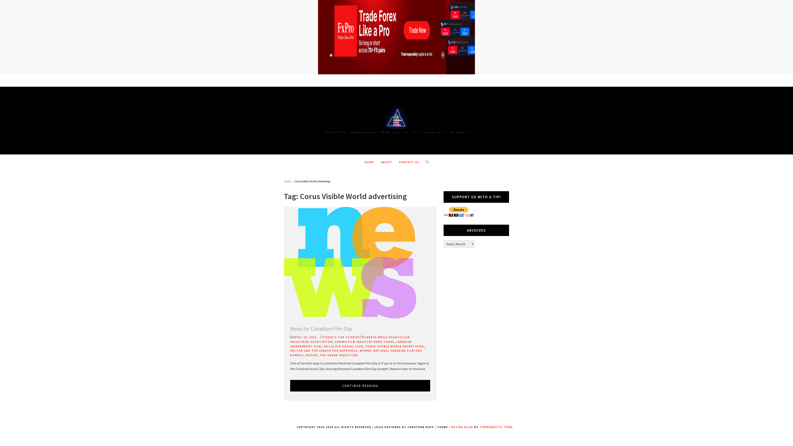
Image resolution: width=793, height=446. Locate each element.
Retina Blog (462, 427)
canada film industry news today (364, 342)
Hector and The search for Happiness (323, 350)
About (386, 162)
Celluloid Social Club (343, 346)
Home (369, 162)
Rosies (312, 355)
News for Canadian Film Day (321, 328)
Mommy (365, 350)
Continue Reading (360, 386)
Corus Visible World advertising (394, 346)
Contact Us (409, 162)
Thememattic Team (496, 427)
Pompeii (297, 355)
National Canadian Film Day (397, 350)
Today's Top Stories (341, 337)
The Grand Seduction (339, 355)
